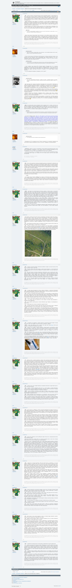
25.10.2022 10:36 (25, 320)
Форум (16, 5)
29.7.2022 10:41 (25, 161)
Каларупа (17, 2)
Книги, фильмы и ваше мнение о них (18, 579)
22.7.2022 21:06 (25, 133)
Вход (32, 5)
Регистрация (28, 5)
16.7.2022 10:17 (25, 13)
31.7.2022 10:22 (25, 189)
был (39, 227)
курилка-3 (14, 580)
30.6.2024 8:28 (25, 541)
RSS (59, 11)
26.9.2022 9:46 (25, 264)
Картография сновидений (20, 8)
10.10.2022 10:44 (25, 288)
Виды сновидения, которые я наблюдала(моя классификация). (22, 581)
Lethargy (13, 146)
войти (51, 10)
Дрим (13, 48)
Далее (33, 10)
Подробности (14, 24)
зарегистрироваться (56, 10)
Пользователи (20, 5)
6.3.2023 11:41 (25, 487)
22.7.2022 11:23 (25, 103)
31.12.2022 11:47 (25, 407)
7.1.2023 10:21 (25, 434)
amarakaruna (14, 13)
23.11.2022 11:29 (25, 383)
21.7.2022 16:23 (25, 75)
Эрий (13, 75)
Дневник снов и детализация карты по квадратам (20, 577)
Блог (13, 5)
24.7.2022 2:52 (25, 146)
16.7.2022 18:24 (25, 48)
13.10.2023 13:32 (25, 514)
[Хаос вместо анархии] (13, 3)
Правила (24, 5)
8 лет (57, 476)
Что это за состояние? (16, 578)
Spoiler (27, 175)
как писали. (38, 369)
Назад (17, 10)
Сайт (13, 46)
